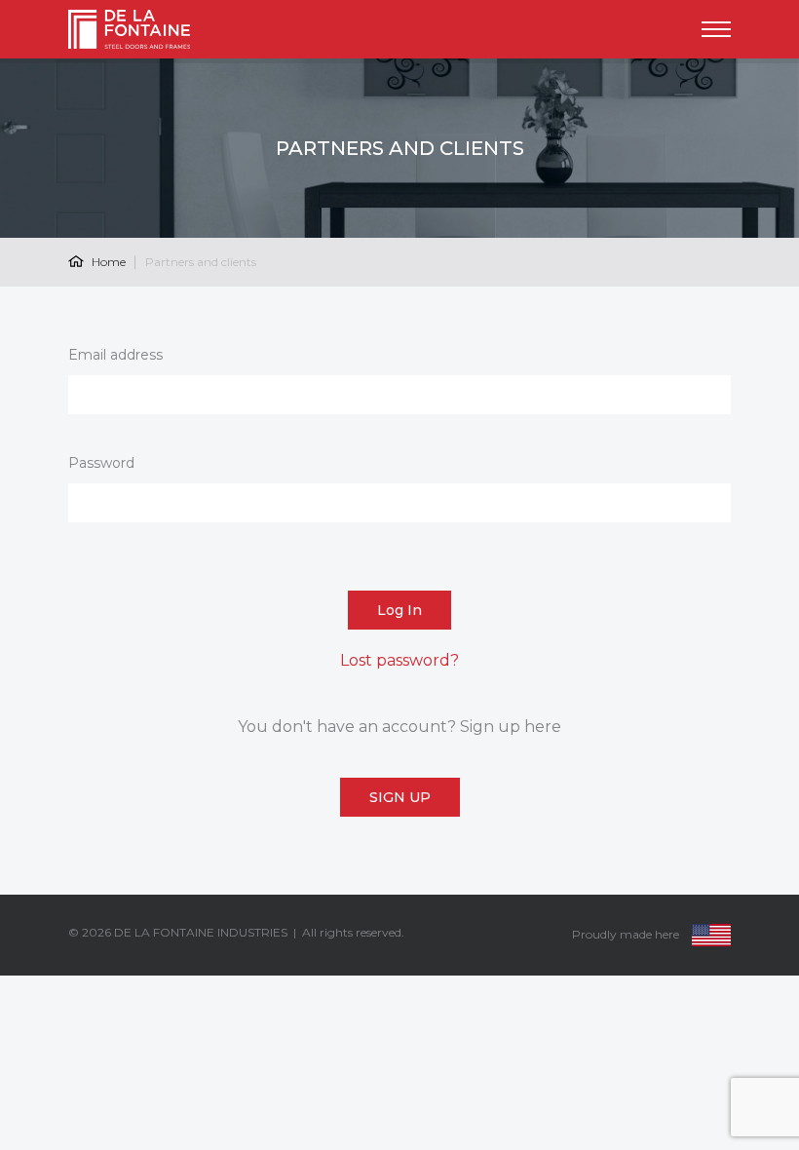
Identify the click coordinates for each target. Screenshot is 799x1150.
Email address (115, 355)
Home (107, 261)
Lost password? (399, 660)
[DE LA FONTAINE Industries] (142, 29)
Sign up (400, 797)
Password (101, 463)
